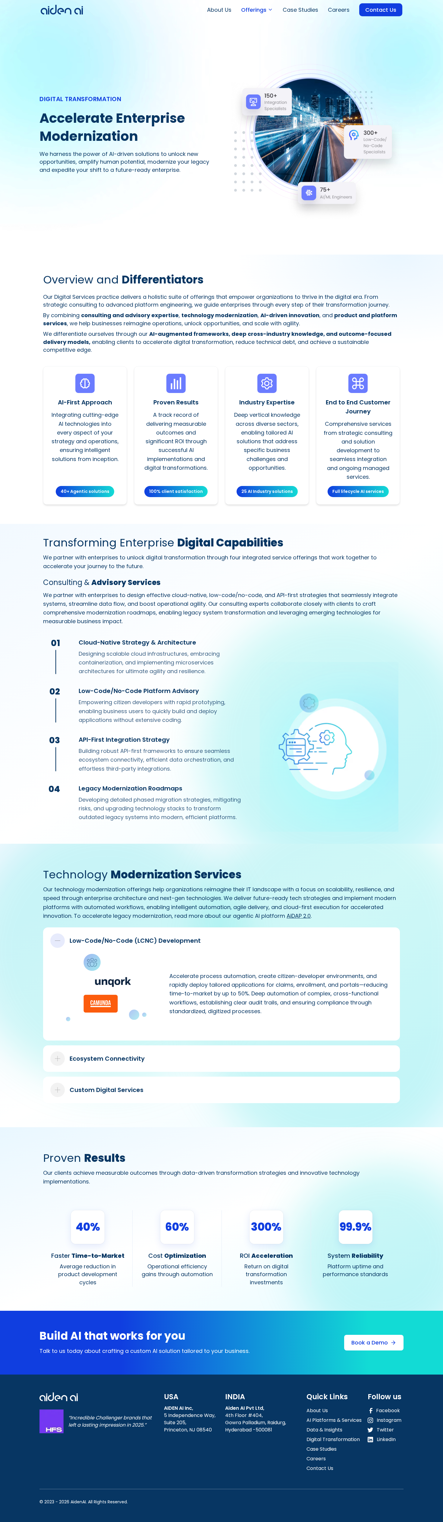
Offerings (253, 10)
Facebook (388, 1410)
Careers (339, 10)
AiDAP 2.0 (299, 916)
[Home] (62, 9)
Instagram (389, 1420)
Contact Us (380, 10)
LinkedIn (386, 1439)
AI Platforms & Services (334, 1420)
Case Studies (300, 10)
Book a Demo (369, 1342)
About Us (219, 10)
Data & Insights (324, 1429)
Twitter (385, 1429)
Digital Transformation (333, 1439)
